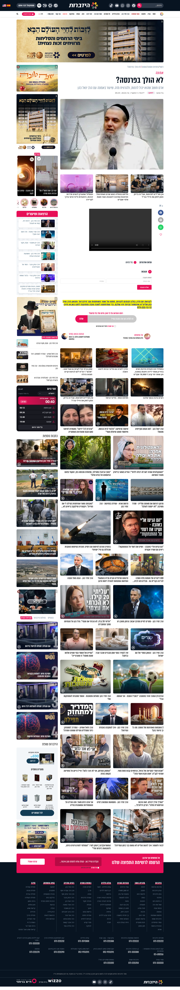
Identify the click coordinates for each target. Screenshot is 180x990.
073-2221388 (108, 941)
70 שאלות (107, 14)
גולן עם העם (124, 904)
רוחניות (142, 901)
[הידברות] (83, 5)
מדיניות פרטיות (156, 887)
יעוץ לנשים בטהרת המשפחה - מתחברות (152, 950)
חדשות (143, 14)
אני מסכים (105, 326)
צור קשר (58, 14)
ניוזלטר (159, 897)
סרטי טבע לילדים (105, 915)
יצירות (109, 919)
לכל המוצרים (37, 813)
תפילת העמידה (30, 897)
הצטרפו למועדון (27, 14)
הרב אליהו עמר (69, 926)
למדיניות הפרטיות (101, 326)
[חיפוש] (139, 5)
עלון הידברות (157, 894)
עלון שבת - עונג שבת (106, 938)
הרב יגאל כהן (69, 901)
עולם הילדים (116, 14)
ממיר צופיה (159, 959)
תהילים (32, 912)
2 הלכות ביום (157, 901)
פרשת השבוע (140, 919)
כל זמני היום (37, 427)
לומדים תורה (87, 887)
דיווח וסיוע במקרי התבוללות (80, 949)
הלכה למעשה (124, 897)
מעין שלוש (31, 904)
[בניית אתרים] (54, 982)
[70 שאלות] (44, 5)
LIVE (41, 14)
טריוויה (108, 912)
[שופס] (50, 5)
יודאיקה (88, 926)
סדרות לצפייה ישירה (104, 901)
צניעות (52, 904)
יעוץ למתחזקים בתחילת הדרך (54, 938)
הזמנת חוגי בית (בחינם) (56, 949)
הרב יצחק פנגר (69, 897)
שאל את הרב (98, 14)
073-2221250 (133, 963)
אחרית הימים (86, 915)
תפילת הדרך (31, 915)
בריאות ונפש (87, 912)
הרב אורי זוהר (69, 915)
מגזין (149, 14)
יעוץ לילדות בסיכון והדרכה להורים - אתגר (28, 939)
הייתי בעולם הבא (123, 922)
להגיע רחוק (125, 912)
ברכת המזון (31, 901)
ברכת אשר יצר (30, 926)
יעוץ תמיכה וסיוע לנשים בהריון (104, 949)
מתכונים (52, 890)
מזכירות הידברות (158, 938)
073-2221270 (34, 952)
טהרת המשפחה (49, 894)
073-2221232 (59, 941)
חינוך (89, 908)
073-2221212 (134, 941)
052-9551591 (108, 952)
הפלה (53, 908)
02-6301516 (158, 954)
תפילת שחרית (30, 887)
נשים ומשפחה (49, 883)
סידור (33, 883)
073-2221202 (109, 963)
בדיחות (108, 894)
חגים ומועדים (140, 922)
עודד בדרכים (124, 887)
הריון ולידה (51, 912)
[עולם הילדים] (55, 5)
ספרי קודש (87, 922)
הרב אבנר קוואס (68, 922)
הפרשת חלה (50, 919)
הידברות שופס (157, 919)
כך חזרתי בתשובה (123, 915)
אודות (160, 929)
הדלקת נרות (50, 897)
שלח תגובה (144, 287)
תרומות (65, 14)
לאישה (52, 887)
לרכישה (32, 761)
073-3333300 (133, 952)
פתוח (127, 901)
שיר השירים (31, 919)
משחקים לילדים (105, 904)
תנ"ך (89, 890)
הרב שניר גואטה (68, 904)
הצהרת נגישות (156, 926)
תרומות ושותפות (156, 915)
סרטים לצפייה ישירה (104, 897)
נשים (143, 897)
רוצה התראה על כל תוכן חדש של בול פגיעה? (106, 313)
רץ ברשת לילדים (105, 890)
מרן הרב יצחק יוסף (68, 894)
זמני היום (89, 14)
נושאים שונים (85, 883)
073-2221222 (158, 941)
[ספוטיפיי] (39, 5)
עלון (83, 14)
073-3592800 (83, 941)
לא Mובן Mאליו (124, 890)
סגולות (89, 904)
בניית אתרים (43, 982)
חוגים (109, 922)
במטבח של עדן (123, 894)
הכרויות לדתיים (86, 919)
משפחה (142, 904)
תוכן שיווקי (141, 926)
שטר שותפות (135, 14)
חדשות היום (141, 894)
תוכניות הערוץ (123, 883)
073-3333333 (158, 963)
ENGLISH (51, 14)
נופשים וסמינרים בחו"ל (106, 959)
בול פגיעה (129, 262)
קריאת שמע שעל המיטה (26, 929)
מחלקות (71, 14)
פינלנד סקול (87, 901)
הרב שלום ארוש (68, 919)
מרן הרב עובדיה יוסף (67, 890)
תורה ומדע (141, 908)
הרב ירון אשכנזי (69, 908)
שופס (78, 14)
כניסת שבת (158, 908)
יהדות (143, 887)
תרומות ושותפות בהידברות (130, 938)
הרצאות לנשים (49, 915)
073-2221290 (59, 952)
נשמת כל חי (31, 922)
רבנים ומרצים (69, 883)
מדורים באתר (140, 883)
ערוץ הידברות (157, 890)
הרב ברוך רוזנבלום (68, 912)
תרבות (143, 912)
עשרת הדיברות (86, 897)
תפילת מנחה (30, 890)
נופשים (159, 912)
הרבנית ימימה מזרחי (48, 901)
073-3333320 (34, 943)
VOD (154, 14)
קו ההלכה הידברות (132, 949)
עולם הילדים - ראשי (104, 887)
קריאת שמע (31, 908)
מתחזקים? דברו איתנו (26, 5)
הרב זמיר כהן (125, 14)
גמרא (89, 894)
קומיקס (108, 908)
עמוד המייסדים (157, 922)
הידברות (158, 883)
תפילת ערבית (30, 894)
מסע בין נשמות (124, 908)
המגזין (143, 890)
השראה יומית (124, 919)
